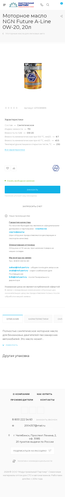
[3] (11, 108)
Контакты (47, 399)
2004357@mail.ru (34, 425)
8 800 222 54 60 (22, 419)
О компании (21, 394)
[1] (5, 108)
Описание (12, 319)
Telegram (24, 410)
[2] (8, 108)
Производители (22, 399)
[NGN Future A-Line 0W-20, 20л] (32, 75)
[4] (13, 108)
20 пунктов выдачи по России (35, 441)
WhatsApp (40, 410)
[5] (16, 108)
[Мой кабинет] (53, 5)
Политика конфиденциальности (35, 461)
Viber (32, 410)
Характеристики (38, 319)
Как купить (44, 394)
